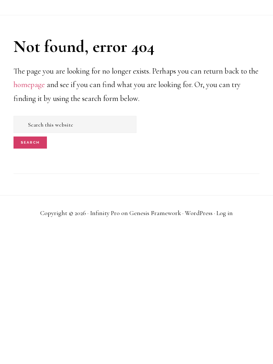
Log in (224, 213)
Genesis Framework (155, 213)
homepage (29, 84)
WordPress (199, 213)
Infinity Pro (105, 213)
